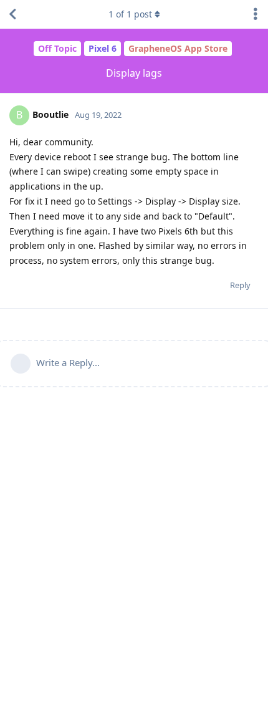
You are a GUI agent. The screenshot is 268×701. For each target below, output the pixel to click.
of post (130, 14)
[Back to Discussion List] (12, 14)
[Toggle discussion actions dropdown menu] (255, 14)
